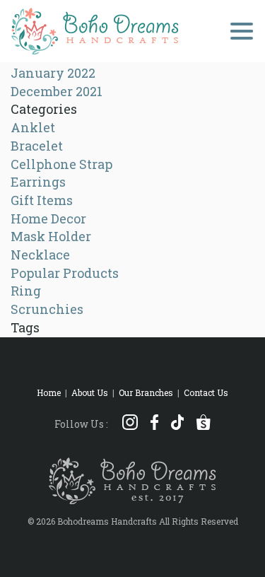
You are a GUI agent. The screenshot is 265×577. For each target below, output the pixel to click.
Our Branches (146, 392)
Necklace (40, 254)
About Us (89, 392)
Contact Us (206, 392)
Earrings (38, 181)
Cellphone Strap (61, 164)
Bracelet (37, 145)
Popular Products (65, 272)
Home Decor (48, 218)
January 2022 (53, 72)
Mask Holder (51, 236)
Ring (26, 290)
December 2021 (56, 91)
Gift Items (42, 200)
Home (49, 392)
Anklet (33, 127)
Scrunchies (47, 309)
